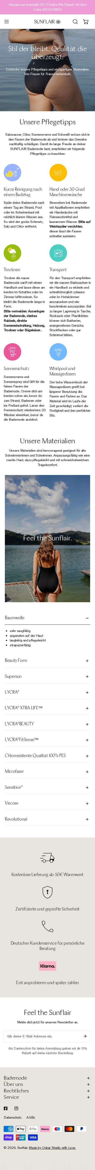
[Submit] (85, 1036)
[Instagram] (16, 1108)
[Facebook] (5, 1108)
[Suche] (75, 21)
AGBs (30, 1117)
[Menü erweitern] (7, 21)
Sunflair (22, 1148)
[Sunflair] (47, 21)
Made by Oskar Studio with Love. (52, 1148)
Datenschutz (12, 1117)
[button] (86, 21)
